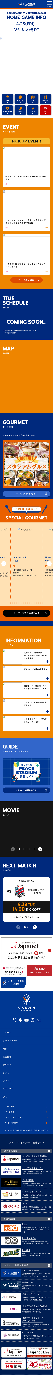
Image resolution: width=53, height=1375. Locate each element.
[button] (3, 563)
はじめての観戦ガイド (26, 790)
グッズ (6, 1073)
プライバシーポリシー (14, 1117)
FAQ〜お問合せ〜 (12, 1123)
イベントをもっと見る (26, 280)
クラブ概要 (9, 1112)
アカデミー (8, 1081)
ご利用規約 (9, 1106)
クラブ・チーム (10, 1040)
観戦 (5, 1049)
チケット (7, 1065)
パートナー (8, 1089)
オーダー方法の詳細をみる (26, 613)
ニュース (7, 1032)
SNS (5, 1097)
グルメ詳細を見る (26, 494)
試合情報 (7, 1057)
